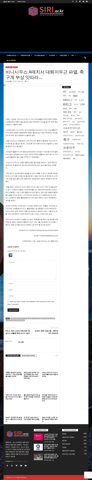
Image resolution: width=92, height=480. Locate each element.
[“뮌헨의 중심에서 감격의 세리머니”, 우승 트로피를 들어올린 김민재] (14, 365)
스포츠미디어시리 (71, 128)
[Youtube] (86, 1)
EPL (65, 92)
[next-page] (57, 356)
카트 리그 (80, 144)
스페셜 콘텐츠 (63, 55)
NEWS (20, 65)
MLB (65, 109)
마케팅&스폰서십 (11, 55)
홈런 (74, 158)
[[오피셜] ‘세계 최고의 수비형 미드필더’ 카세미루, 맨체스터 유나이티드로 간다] (50, 387)
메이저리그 (78, 118)
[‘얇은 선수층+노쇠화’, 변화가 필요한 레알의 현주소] (50, 410)
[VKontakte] (83, 1)
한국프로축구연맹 (68, 155)
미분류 (64, 447)
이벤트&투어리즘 (25, 55)
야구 (65, 132)
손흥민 (40, 318)
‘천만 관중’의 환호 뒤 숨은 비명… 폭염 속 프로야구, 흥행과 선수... (51, 446)
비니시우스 (34, 318)
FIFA (64, 96)
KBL (70, 95)
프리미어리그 (68, 151)
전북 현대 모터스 (80, 135)
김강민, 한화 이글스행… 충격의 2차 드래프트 (46, 332)
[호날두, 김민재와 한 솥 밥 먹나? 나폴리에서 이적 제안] (14, 410)
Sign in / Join (21, 1)
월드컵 (79, 132)
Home (7, 65)
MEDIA (64, 441)
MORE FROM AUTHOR (28, 355)
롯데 (78, 115)
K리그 (67, 104)
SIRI (72, 55)
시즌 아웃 (46, 318)
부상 (29, 318)
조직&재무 (52, 55)
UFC (75, 112)
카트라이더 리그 (69, 144)
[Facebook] (72, 1)
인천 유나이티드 (68, 135)
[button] (85, 57)
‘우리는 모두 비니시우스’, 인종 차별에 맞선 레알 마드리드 (50, 374)
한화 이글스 (80, 155)
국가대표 (66, 115)
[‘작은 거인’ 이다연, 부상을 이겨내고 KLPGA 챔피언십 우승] (14, 387)
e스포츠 (72, 92)
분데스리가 (66, 121)
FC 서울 (81, 92)
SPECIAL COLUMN (68, 454)
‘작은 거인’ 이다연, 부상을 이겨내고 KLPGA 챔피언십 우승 (13, 397)
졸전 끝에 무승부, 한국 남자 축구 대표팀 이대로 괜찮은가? (32, 397)
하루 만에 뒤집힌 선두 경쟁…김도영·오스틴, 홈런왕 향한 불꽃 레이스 (51, 456)
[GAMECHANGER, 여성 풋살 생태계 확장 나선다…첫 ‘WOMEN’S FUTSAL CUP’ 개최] (38, 436)
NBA (70, 108)
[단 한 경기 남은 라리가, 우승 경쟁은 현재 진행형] (32, 410)
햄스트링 (14, 320)
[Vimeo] (79, 1)
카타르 (8, 320)
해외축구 (67, 158)
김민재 (12, 318)
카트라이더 (76, 139)
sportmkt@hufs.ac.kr (20, 461)
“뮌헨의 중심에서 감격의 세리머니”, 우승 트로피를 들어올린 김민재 (14, 374)
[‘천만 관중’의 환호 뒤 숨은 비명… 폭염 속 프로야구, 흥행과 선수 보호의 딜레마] (38, 447)
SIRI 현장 (67, 112)
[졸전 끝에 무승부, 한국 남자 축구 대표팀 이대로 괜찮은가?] (32, 387)
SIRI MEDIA (14, 65)
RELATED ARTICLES (13, 355)
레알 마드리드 (23, 318)
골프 (80, 112)
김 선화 (9, 81)
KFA (76, 100)
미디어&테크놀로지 (39, 55)
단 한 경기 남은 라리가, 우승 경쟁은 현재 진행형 (31, 418)
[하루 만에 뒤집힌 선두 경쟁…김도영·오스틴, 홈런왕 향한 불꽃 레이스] (38, 456)
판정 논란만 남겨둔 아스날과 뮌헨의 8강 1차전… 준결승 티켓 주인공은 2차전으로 (31, 375)
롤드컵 (73, 115)
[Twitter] (76, 1)
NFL (75, 109)
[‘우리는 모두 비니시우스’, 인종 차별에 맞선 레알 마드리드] (50, 365)
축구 (66, 139)
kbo (75, 95)
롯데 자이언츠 (67, 118)
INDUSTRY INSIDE (68, 451)
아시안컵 (52, 318)
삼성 (73, 121)
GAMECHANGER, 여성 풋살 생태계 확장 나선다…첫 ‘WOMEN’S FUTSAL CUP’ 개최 (51, 436)
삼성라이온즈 (81, 121)
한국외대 (77, 151)
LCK (82, 104)
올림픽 (72, 132)
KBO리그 (67, 100)
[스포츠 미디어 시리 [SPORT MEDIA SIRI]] (46, 11)
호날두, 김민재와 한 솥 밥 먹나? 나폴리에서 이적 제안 (14, 419)
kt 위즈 (81, 100)
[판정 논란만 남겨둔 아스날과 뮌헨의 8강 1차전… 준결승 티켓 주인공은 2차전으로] (32, 365)
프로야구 (69, 147)
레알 (17, 318)
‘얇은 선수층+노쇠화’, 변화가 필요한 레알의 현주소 (50, 419)
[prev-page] (54, 356)
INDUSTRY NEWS (68, 437)
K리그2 (76, 104)
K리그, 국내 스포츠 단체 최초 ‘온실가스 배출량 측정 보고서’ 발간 (18, 332)
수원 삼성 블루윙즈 (74, 124)
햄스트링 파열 (21, 320)
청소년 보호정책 (11, 60)
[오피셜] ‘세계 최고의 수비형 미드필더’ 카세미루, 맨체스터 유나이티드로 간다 (50, 398)
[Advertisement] (46, 36)
